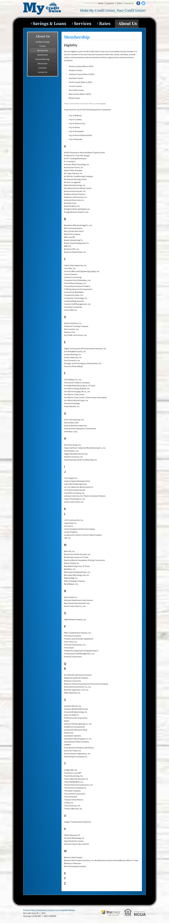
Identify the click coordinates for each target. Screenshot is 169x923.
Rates (105, 23)
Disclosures (42, 63)
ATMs (119, 3)
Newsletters (42, 55)
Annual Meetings (43, 59)
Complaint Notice (67, 910)
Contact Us (128, 3)
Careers (42, 46)
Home (100, 3)
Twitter (143, 3)
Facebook (138, 3)
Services (83, 23)
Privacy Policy (29, 910)
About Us (127, 23)
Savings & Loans (49, 23)
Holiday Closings (43, 42)
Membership (42, 50)
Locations (110, 3)
